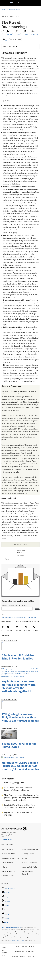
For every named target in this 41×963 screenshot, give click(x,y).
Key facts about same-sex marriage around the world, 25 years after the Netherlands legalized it (18, 686)
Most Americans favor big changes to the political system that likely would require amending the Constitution (21, 797)
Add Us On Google (15, 39)
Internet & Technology (29, 862)
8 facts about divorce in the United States (18, 745)
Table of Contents (9, 46)
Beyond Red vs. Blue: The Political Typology (18, 813)
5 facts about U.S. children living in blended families (18, 656)
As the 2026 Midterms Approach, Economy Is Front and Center (18, 789)
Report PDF (8, 559)
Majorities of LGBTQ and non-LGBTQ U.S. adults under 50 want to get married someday (20, 766)
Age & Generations (8, 871)
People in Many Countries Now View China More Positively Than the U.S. (19, 806)
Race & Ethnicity (18, 617)
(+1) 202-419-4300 (7, 839)
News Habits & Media (29, 867)
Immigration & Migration (10, 858)
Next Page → (21, 555)
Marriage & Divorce (7, 617)
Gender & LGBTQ (7, 876)
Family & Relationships (30, 849)
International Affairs (8, 854)
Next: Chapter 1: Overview (20, 544)
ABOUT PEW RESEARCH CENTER (11, 928)
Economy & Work (28, 854)
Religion (4, 867)
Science (24, 858)
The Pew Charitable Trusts (16, 940)
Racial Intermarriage (30, 617)
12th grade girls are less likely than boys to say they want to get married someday (20, 717)
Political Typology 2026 (14, 782)
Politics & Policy (7, 849)
